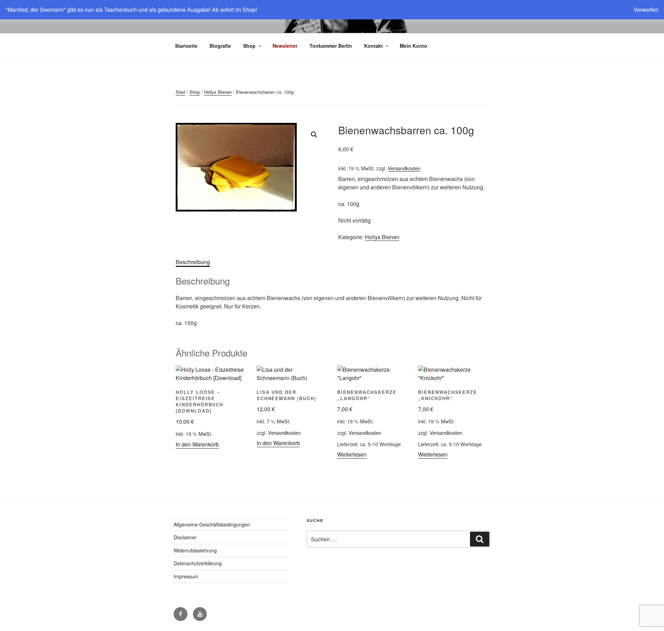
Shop (249, 45)
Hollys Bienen (218, 92)
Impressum (186, 576)
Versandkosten (404, 168)
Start (180, 92)
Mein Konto (413, 45)
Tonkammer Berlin (331, 45)
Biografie (220, 45)
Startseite (186, 45)
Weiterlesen (352, 454)
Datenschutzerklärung (198, 563)
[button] (314, 134)
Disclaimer (185, 537)
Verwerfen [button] (646, 9)
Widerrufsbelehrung (195, 550)
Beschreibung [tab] (193, 262)
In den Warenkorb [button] (197, 444)
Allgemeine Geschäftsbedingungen (212, 524)
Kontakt (373, 45)
